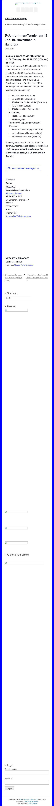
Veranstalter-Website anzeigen (18, 216)
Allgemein (10, 193)
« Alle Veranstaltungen (16, 18)
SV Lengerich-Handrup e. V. (29, 799)
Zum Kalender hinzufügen (23, 168)
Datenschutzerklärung (31, 801)
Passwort (8, 778)
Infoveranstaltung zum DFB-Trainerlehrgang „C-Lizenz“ (13, 277)
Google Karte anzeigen (23, 265)
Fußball (18, 193)
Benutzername (11, 769)
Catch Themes (32, 803)
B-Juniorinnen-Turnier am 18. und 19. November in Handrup (37, 276)
